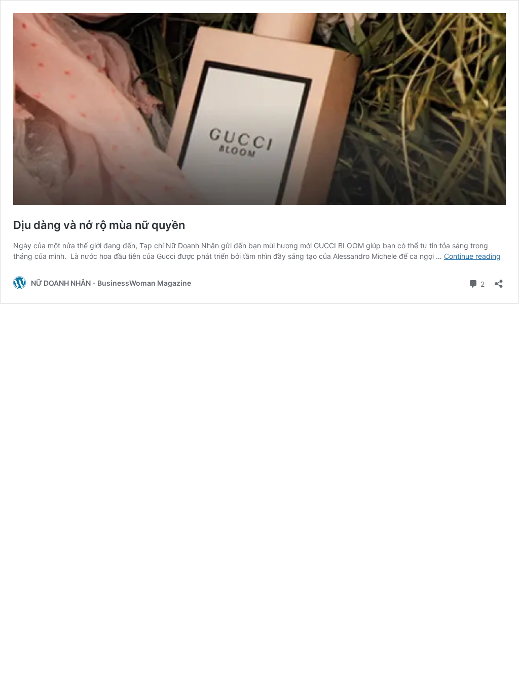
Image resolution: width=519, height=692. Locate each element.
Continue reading (472, 256)
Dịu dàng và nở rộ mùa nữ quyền (99, 225)
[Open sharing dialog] (499, 280)
